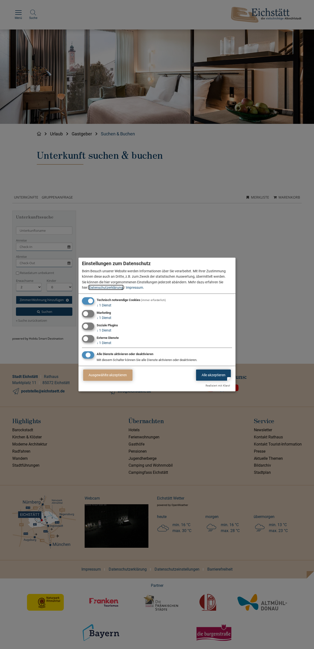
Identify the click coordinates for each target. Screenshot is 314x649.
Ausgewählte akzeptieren (108, 375)
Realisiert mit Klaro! (218, 385)
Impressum (134, 287)
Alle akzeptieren (213, 375)
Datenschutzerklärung (106, 287)
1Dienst (104, 305)
